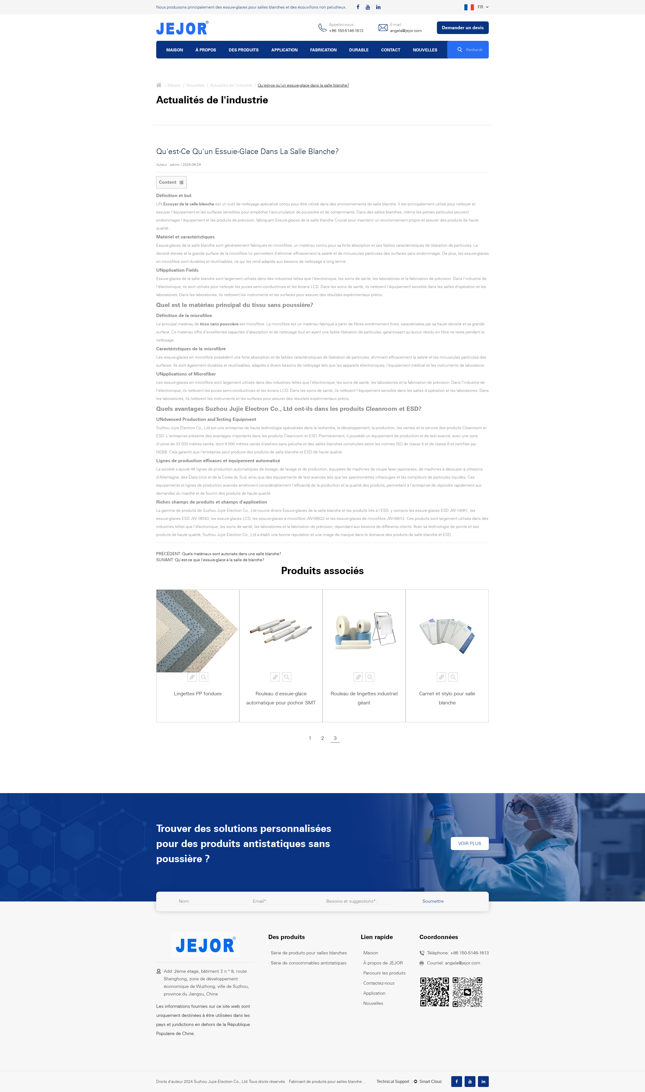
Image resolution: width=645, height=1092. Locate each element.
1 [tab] (310, 738)
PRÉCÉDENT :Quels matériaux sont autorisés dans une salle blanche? (218, 553)
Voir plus (469, 843)
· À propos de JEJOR (382, 963)
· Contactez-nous (378, 983)
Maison (174, 50)
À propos (206, 50)
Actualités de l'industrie (231, 85)
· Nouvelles (372, 1003)
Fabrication (323, 50)
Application (284, 50)
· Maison (369, 953)
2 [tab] (322, 738)
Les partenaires (213, 57)
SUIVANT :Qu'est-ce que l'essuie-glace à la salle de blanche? (210, 559)
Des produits (244, 50)
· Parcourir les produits (383, 973)
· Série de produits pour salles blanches (307, 953)
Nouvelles (425, 50)
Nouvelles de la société (433, 57)
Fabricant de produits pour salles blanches (326, 1081)
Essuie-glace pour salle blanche (260, 57)
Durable (359, 50)
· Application (373, 993)
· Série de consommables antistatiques (307, 963)
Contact (390, 50)
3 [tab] (335, 738)
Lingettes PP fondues (198, 694)
